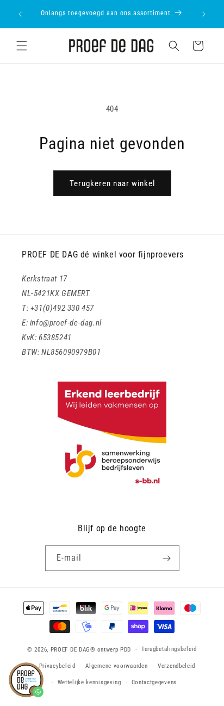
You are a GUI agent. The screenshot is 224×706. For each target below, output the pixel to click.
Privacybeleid (57, 666)
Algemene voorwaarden (116, 666)
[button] (22, 46)
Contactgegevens (154, 682)
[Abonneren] (167, 558)
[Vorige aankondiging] (20, 14)
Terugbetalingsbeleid (169, 649)
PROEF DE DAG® (73, 649)
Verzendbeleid (176, 666)
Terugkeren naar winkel (112, 183)
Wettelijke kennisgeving (89, 682)
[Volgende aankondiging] (204, 14)
